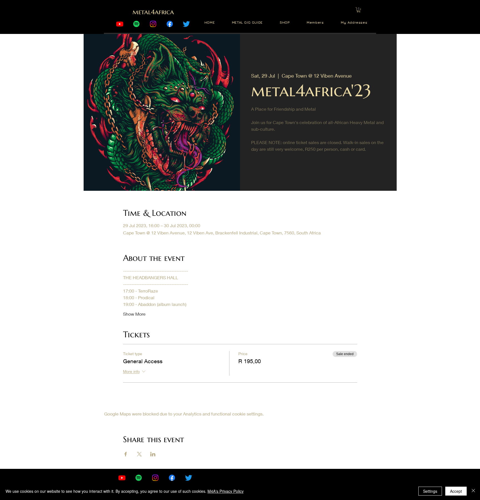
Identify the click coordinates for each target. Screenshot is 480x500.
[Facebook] (170, 24)
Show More (134, 313)
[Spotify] (136, 24)
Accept (456, 491)
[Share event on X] (139, 454)
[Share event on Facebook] (125, 454)
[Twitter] (186, 24)
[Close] (473, 491)
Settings (430, 491)
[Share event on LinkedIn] (153, 454)
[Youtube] (120, 24)
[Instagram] (153, 24)
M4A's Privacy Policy (226, 491)
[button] (359, 9)
